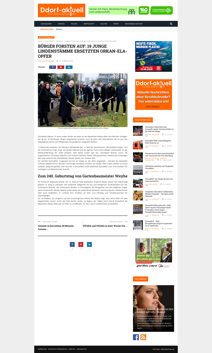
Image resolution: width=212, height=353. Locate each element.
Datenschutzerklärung (57, 349)
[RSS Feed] (143, 337)
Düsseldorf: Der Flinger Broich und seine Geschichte (159, 180)
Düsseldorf (46, 24)
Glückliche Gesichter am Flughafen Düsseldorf (159, 167)
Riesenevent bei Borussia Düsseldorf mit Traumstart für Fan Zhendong (159, 154)
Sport (116, 24)
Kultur (103, 24)
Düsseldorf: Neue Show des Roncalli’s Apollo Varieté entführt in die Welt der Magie (159, 129)
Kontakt (72, 349)
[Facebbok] (136, 337)
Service (61, 24)
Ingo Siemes (153, 184)
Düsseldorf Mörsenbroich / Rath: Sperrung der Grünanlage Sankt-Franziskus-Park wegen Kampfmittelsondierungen (158, 208)
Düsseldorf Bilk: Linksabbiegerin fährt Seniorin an (76, 29)
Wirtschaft (89, 24)
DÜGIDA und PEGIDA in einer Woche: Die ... (105, 225)
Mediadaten (81, 349)
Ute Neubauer (154, 134)
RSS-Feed (156, 349)
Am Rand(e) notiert (134, 24)
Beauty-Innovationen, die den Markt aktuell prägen (153, 311)
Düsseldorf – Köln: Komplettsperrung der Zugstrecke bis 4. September (158, 223)
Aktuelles (42, 37)
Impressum (42, 349)
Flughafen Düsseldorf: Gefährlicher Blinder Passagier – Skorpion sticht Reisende (159, 193)
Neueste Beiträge (143, 120)
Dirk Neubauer (48, 61)
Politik (74, 24)
